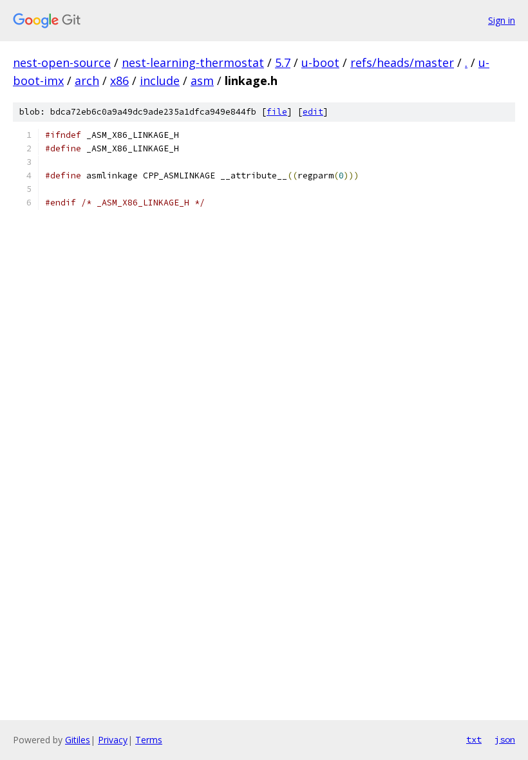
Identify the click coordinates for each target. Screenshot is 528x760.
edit (313, 111)
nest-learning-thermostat (193, 62)
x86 (119, 80)
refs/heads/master (402, 62)
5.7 (282, 62)
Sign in (501, 20)
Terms (148, 740)
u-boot (320, 62)
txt (474, 739)
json (505, 739)
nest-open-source (62, 62)
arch (87, 80)
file (277, 111)
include (160, 80)
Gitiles (77, 740)
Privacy (112, 740)
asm (202, 80)
